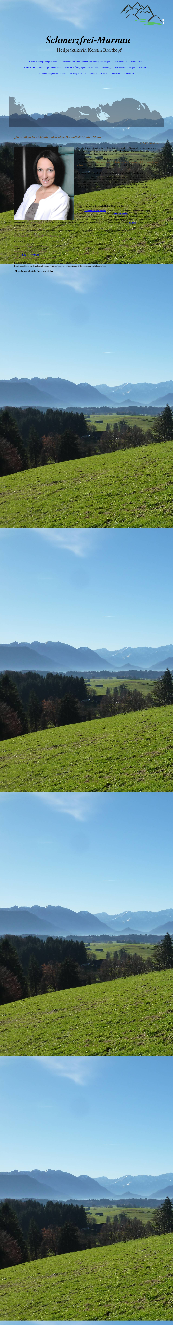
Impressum (129, 73)
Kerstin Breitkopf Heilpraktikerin (43, 61)
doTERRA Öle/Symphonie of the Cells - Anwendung (88, 67)
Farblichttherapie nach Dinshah (52, 73)
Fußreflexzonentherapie (125, 67)
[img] (86, 13)
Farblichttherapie (120, 213)
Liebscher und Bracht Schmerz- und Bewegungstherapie (85, 61)
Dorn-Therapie (120, 61)
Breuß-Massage (137, 61)
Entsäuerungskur (36, 222)
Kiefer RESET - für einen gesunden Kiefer (42, 67)
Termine (93, 73)
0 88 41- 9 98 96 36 (30, 254)
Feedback (116, 73)
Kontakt (104, 73)
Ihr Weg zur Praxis (78, 73)
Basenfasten (144, 67)
